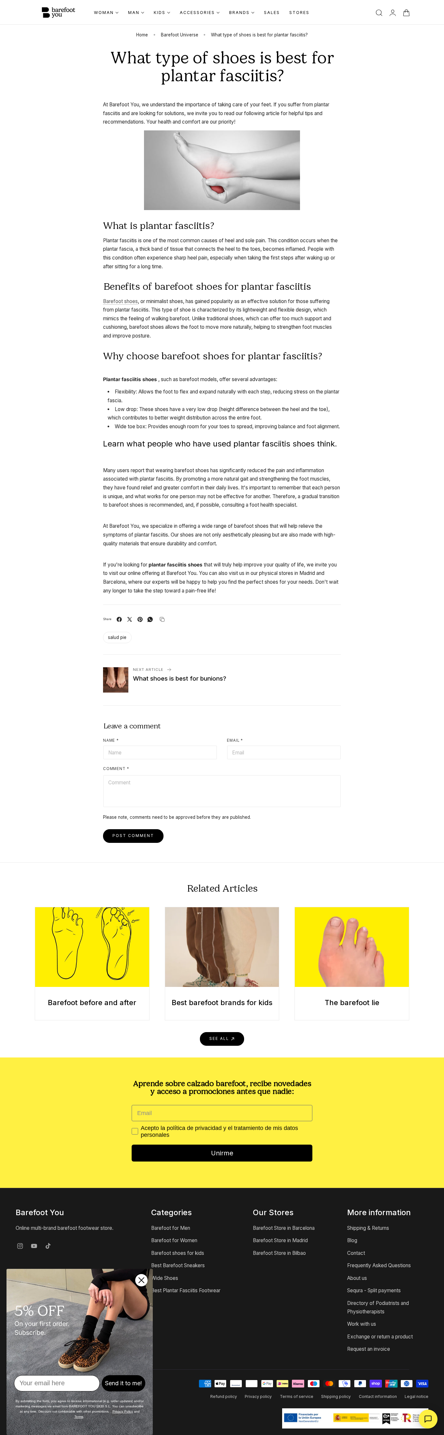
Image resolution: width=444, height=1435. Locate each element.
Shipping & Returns (368, 1228)
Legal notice (416, 1396)
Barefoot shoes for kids (177, 1253)
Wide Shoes (164, 1278)
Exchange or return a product (380, 1336)
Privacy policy (258, 1396)
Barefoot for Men (170, 1228)
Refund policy (223, 1396)
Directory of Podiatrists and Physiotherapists (378, 1307)
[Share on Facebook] (119, 619)
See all (219, 1038)
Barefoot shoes (120, 301)
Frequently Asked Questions (379, 1265)
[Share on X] (129, 619)
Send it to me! (123, 1383)
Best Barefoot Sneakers (178, 1265)
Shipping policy (336, 1396)
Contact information (378, 1396)
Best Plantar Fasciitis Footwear (185, 1290)
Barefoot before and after (92, 1002)
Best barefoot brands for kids (222, 1002)
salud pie (117, 637)
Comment (116, 768)
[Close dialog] (141, 1280)
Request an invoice (368, 1349)
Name (111, 740)
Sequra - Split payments (374, 1290)
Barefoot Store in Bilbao (279, 1253)
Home (142, 34)
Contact (356, 1253)
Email (235, 740)
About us (357, 1278)
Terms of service (296, 1396)
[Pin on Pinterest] (140, 619)
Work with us (361, 1324)
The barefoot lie (352, 1002)
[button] (379, 13)
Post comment (133, 835)
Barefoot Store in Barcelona (284, 1228)
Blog (352, 1240)
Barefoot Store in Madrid (280, 1240)
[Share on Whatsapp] (150, 619)
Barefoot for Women (174, 1240)
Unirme (222, 1153)
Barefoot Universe (179, 34)
